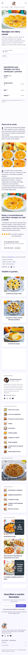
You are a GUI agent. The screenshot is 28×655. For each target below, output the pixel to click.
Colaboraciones (12, 640)
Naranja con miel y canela (9, 261)
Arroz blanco (11, 428)
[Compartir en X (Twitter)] (8, 267)
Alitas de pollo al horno (14, 451)
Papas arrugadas (12, 442)
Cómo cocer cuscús (13, 409)
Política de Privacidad (17, 611)
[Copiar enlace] (14, 267)
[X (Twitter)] (7, 398)
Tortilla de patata (12, 433)
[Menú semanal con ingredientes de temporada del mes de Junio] (14, 546)
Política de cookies (22, 649)
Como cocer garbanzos (14, 414)
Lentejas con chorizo (13, 437)
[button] (2, 3)
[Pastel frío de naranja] (14, 335)
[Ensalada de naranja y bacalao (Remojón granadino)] (14, 310)
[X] (5, 635)
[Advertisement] (14, 359)
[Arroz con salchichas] (14, 470)
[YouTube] (12, 398)
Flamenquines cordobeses (15, 490)
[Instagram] (10, 398)
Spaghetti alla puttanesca (15, 495)
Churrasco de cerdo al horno (16, 419)
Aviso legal (12, 651)
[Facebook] (4, 398)
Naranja (6, 75)
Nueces (6, 95)
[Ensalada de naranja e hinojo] (14, 285)
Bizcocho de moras (13, 509)
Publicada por (8, 257)
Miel (5, 90)
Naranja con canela (7, 259)
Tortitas (10, 423)
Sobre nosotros (5, 640)
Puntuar (17, 247)
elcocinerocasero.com (16, 379)
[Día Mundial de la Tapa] (14, 527)
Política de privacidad (6, 651)
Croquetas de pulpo (13, 499)
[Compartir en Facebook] (11, 267)
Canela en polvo (8, 83)
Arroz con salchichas (10, 478)
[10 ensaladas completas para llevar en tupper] (14, 567)
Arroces (6, 462)
